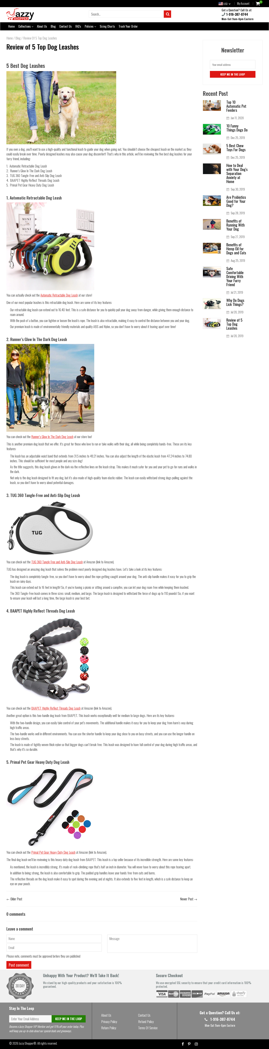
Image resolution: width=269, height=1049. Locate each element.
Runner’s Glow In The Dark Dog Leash (52, 436)
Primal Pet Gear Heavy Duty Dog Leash (53, 852)
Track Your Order (128, 26)
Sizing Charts (107, 26)
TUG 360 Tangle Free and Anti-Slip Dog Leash (57, 562)
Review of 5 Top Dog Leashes (42, 46)
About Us (42, 26)
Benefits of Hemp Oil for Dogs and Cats (236, 248)
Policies (89, 26)
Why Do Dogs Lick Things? (235, 302)
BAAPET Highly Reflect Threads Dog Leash (56, 708)
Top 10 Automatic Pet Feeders (236, 106)
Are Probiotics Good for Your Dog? (236, 201)
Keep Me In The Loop (68, 1019)
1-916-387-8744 (236, 14)
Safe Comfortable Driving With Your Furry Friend (235, 276)
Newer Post (186, 899)
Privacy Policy (109, 1021)
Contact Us (65, 26)
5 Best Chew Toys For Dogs (236, 147)
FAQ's (78, 26)
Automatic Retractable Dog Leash (59, 295)
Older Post (16, 899)
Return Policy (108, 1027)
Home (11, 26)
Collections (24, 26)
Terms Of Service (148, 1027)
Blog (53, 26)
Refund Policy (146, 1021)
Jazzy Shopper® (27, 1043)
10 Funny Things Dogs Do (237, 128)
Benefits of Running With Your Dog (235, 225)
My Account (243, 3)
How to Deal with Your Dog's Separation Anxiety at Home (237, 173)
